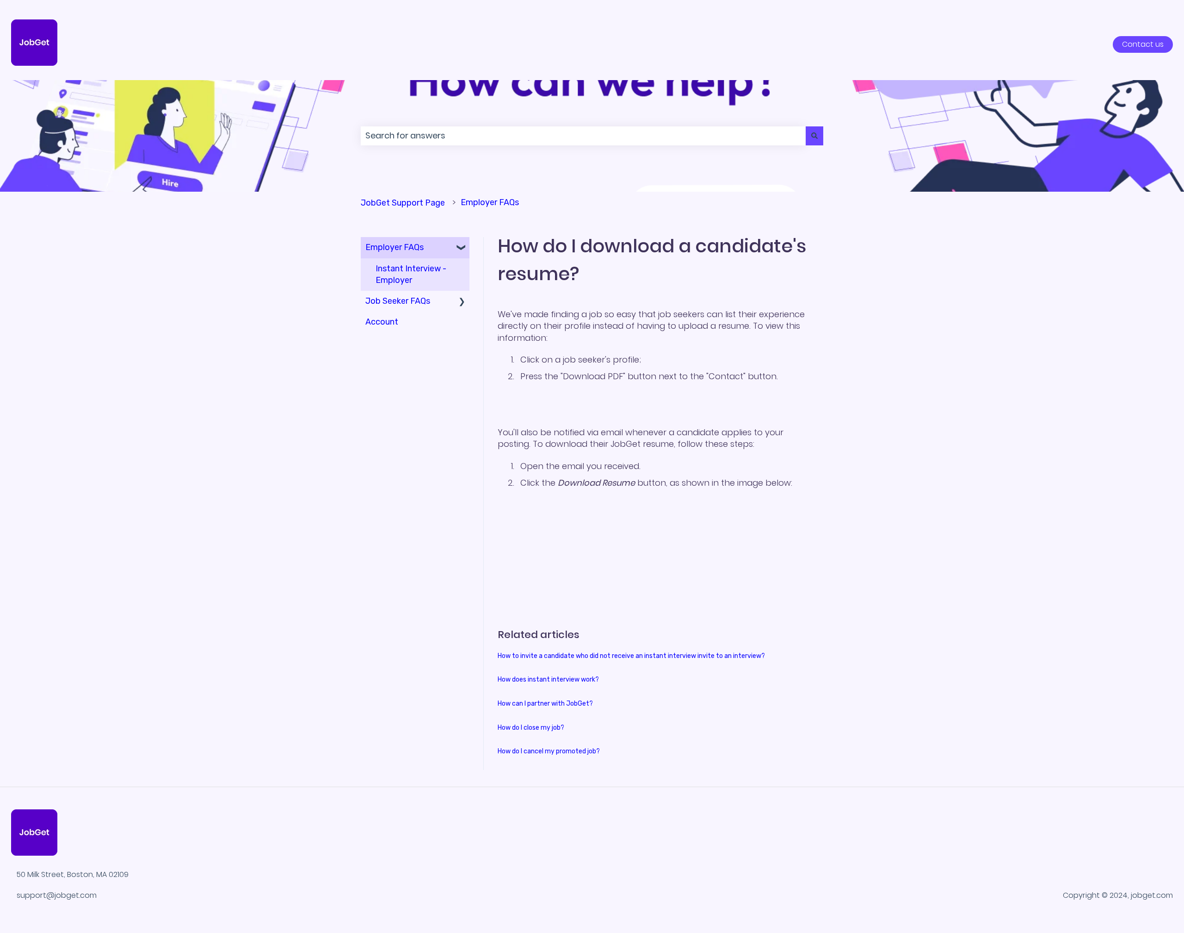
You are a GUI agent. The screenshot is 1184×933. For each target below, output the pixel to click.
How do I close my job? (531, 728)
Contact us (1143, 44)
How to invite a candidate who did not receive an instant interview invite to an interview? (631, 656)
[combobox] (583, 135)
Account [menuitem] (381, 322)
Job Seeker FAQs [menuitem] (397, 301)
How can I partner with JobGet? (545, 704)
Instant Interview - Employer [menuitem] (411, 274)
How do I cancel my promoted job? (549, 751)
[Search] (814, 135)
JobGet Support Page (403, 203)
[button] (462, 247)
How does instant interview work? (548, 679)
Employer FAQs (490, 202)
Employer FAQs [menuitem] (394, 247)
